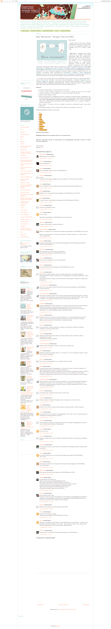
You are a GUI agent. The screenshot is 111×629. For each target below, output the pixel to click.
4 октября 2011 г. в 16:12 (46, 517)
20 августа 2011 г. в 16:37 (46, 188)
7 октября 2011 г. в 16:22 (46, 527)
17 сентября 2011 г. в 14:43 (46, 458)
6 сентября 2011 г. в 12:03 (46, 401)
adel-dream (41, 126)
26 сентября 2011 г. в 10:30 (46, 474)
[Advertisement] (63, 587)
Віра (40, 117)
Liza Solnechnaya (43, 129)
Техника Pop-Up (24, 223)
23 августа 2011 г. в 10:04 (46, 226)
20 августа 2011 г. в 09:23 (46, 181)
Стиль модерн (23, 212)
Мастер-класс (23, 149)
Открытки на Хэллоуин (26, 171)
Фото (21, 232)
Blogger (58, 626)
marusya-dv (43, 154)
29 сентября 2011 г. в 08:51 (46, 508)
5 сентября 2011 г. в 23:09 (46, 363)
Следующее (40, 604)
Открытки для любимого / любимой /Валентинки (26, 161)
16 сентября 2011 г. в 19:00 (46, 433)
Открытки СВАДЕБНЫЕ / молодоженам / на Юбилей (26, 186)
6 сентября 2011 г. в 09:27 (46, 387)
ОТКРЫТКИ (23, 155)
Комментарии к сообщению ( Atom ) (68, 609)
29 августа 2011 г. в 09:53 (46, 340)
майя (40, 116)
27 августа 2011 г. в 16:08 (46, 322)
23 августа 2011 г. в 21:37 (46, 269)
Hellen (41, 168)
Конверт (22, 143)
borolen (42, 161)
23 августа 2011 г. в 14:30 (46, 246)
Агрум (40, 119)
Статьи (22, 207)
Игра (42, 147)
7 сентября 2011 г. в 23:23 (46, 409)
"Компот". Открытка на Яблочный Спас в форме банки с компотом (26, 425)
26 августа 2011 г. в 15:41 (46, 312)
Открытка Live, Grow (29, 377)
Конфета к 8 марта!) (30, 289)
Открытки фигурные (25, 189)
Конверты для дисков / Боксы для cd (25, 146)
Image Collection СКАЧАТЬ (48, 30)
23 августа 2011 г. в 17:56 (46, 254)
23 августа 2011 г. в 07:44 (46, 209)
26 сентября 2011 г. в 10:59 (46, 490)
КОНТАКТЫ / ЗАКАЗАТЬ (35, 30)
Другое (22, 136)
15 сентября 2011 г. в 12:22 (46, 417)
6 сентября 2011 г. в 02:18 (46, 376)
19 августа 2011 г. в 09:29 (46, 158)
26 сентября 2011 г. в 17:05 (46, 501)
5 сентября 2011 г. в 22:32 (46, 356)
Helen (40, 114)
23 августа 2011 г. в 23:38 (46, 282)
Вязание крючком (24, 134)
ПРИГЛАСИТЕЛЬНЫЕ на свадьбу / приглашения (26, 199)
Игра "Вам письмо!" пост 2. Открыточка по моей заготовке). (30, 334)
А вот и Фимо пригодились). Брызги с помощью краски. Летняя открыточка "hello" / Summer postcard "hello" (27, 390)
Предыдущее (86, 604)
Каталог (56, 30)
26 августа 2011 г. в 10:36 (46, 300)
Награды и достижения (65, 30)
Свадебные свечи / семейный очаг (25, 202)
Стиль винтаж (23, 210)
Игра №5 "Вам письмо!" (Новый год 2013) (29, 307)
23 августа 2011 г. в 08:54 (46, 219)
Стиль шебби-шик (24, 214)
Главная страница (25, 30)
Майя (41, 184)
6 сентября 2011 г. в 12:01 (46, 394)
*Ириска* (41, 121)
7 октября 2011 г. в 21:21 (46, 534)
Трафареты (23, 226)
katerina (41, 128)
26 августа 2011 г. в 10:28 (46, 290)
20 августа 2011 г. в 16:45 (46, 195)
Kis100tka (42, 303)
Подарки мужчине (24, 192)
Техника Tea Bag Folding (26, 217)
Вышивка (22, 132)
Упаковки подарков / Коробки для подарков (25, 229)
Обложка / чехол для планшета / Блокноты (25, 152)
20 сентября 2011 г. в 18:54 (46, 467)
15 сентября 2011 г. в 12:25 (46, 426)
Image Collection (24, 236)
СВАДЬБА (22, 205)
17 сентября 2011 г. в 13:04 (46, 450)
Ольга (41, 212)
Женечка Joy (42, 122)
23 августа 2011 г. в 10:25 (46, 237)
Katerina (42, 175)
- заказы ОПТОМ (24, 127)
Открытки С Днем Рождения (24, 180)
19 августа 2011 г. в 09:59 (46, 165)
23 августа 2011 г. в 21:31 (46, 262)
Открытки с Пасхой (25, 182)
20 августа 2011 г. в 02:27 (46, 172)
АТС (21, 129)
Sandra (40, 124)
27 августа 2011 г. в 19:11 (46, 330)
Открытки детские (24, 157)
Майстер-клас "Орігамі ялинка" (30, 348)
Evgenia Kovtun (44, 229)
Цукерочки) (23, 234)
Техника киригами (24, 219)
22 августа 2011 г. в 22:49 (46, 202)
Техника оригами (24, 221)
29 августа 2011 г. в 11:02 (46, 347)
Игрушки (22, 141)
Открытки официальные (26, 176)
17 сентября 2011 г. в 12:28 (46, 441)
